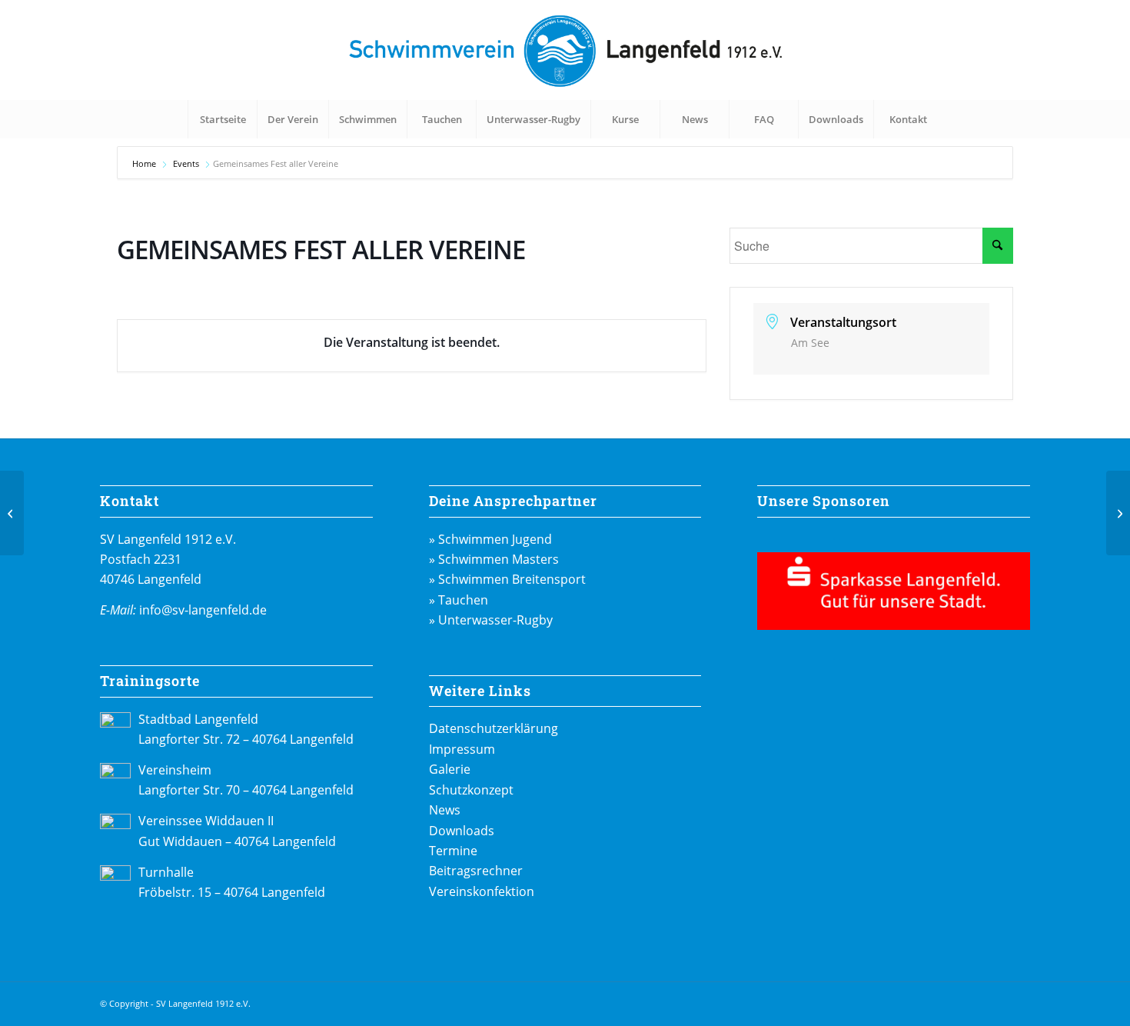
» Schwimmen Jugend (490, 539)
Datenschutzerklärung (493, 728)
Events (186, 163)
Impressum (462, 749)
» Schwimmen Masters (494, 559)
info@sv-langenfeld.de (203, 609)
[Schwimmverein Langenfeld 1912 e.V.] (564, 50)
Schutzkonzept (471, 789)
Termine (453, 850)
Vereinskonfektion (481, 891)
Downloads (461, 830)
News (444, 809)
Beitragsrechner (476, 870)
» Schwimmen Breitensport (507, 579)
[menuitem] (222, 119)
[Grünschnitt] (12, 513)
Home (145, 163)
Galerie (449, 769)
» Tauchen (458, 599)
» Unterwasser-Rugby (491, 619)
